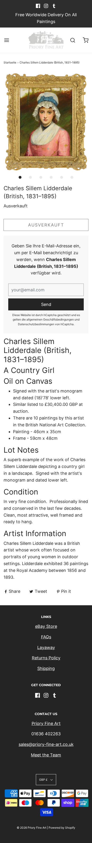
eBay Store (46, 626)
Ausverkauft (46, 224)
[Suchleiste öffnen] (72, 40)
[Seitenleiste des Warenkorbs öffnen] (85, 40)
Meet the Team (46, 754)
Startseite (10, 62)
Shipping (46, 668)
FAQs (46, 636)
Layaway (46, 647)
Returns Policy (46, 657)
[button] (46, 122)
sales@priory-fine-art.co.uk (46, 744)
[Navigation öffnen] (6, 40)
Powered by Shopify (62, 827)
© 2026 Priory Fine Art (31, 827)
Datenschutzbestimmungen (36, 324)
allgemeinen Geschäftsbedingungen (50, 319)
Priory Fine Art (46, 723)
